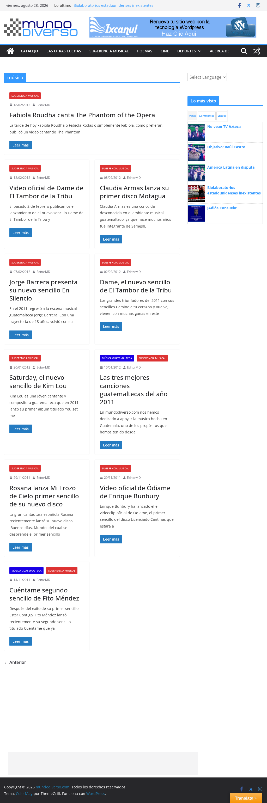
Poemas (144, 50)
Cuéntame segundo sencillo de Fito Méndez (44, 594)
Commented (207, 115)
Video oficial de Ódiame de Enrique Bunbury (135, 491)
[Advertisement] (103, 763)
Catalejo (29, 50)
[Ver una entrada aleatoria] (256, 51)
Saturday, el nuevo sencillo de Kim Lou (38, 381)
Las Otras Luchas (63, 50)
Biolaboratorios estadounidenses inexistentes (113, 5)
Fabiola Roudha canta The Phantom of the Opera (82, 115)
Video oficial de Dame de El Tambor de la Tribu (46, 191)
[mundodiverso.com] (10, 51)
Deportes (186, 50)
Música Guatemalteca (117, 358)
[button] (199, 51)
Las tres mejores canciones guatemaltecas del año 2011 (134, 389)
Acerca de (219, 50)
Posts (192, 115)
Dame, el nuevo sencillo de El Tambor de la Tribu (136, 286)
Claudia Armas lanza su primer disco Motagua (134, 191)
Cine (165, 50)
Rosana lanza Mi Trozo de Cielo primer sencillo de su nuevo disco (44, 495)
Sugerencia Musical (109, 50)
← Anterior (15, 662)
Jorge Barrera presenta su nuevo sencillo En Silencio (43, 290)
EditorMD (43, 105)
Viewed (222, 115)
